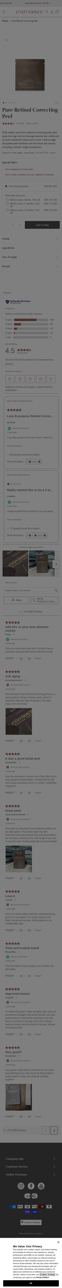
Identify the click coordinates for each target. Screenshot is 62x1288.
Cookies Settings (47, 1275)
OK (31, 1283)
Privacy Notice (42, 1277)
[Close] (58, 1242)
